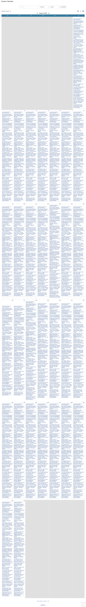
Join (48, 601)
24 (24, 402)
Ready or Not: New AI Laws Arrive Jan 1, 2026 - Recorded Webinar (78, 85)
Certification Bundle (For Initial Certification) (77, 19)
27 (60, 402)
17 (24, 300)
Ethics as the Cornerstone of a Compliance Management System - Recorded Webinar (78, 31)
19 (48, 300)
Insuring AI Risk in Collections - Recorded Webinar (77, 37)
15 (83, 204)
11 (36, 204)
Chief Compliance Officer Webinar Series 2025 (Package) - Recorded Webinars (77, 81)
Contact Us (45, 601)
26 (48, 402)
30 (12, 500)
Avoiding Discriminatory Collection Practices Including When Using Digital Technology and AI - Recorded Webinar (78, 27)
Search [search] (63, 6)
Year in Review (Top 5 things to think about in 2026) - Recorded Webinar (78, 88)
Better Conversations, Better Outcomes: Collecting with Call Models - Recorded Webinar (78, 102)
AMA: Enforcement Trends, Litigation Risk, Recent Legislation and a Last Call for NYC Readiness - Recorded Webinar (31, 393)
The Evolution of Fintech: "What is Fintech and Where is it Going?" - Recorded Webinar (78, 46)
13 (60, 204)
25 (36, 402)
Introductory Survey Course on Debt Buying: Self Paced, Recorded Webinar (78, 34)
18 (36, 300)
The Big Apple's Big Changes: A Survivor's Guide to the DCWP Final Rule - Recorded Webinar (78, 91)
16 (12, 300)
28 (71, 402)
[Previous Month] (37, 13)
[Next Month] (48, 13)
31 (24, 500)
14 (71, 204)
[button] (78, 11)
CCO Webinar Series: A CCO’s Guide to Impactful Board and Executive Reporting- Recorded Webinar (78, 77)
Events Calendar (40, 601)
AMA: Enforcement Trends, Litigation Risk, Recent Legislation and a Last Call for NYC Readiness (31, 398)
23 (12, 402)
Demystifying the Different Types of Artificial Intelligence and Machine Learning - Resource (78, 22)
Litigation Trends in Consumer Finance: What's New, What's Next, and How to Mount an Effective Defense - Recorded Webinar (78, 56)
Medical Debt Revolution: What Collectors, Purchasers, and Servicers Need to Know (55, 296)
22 (83, 300)
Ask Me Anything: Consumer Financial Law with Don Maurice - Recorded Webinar (78, 98)
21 (71, 300)
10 (24, 204)
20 (60, 300)
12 (48, 204)
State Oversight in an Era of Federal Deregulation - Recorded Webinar (78, 95)
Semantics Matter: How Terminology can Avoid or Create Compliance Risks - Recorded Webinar (78, 106)
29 (83, 402)
